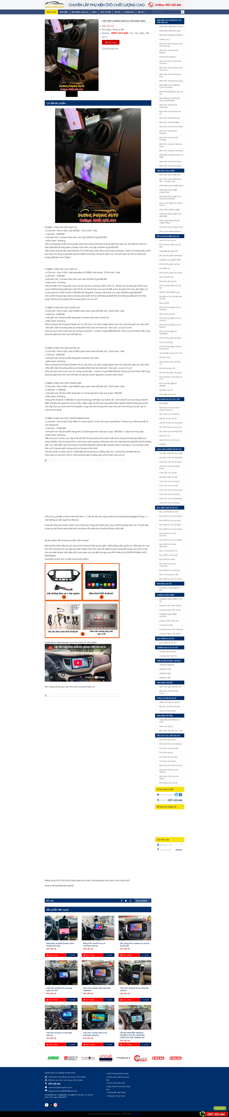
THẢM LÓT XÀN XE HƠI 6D (169, 702)
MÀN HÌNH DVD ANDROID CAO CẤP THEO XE (169, 21)
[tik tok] (51, 1105)
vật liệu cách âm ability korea (169, 467)
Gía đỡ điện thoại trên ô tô (170, 353)
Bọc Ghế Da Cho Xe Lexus (170, 520)
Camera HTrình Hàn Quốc (170, 633)
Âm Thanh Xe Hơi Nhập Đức (170, 431)
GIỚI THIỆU (64, 12)
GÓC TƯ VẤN (106, 12)
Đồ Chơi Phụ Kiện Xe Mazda (170, 255)
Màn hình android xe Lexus (170, 166)
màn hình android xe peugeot (168, 132)
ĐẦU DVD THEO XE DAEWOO (170, 744)
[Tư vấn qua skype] (176, 794)
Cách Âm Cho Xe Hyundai (170, 462)
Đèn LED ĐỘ (164, 303)
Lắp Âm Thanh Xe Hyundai (170, 427)
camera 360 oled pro (168, 656)
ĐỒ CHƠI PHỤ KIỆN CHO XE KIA (170, 286)
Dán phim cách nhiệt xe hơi (171, 227)
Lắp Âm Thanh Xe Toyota (169, 440)
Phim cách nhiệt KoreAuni (170, 231)
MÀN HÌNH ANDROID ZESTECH (171, 35)
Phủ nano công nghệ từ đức (169, 589)
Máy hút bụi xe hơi (167, 314)
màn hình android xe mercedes (168, 106)
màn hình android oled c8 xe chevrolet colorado (95, 1033)
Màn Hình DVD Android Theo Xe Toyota (171, 68)
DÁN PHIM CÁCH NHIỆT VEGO (171, 185)
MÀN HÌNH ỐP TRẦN (165, 715)
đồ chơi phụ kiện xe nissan (170, 338)
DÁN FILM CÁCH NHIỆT (166, 170)
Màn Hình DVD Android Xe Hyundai (170, 62)
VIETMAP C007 (165, 677)
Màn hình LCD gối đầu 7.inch (168, 692)
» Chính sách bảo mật (115, 1083)
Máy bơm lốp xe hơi (167, 281)
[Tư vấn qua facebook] (180, 794)
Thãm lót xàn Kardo (167, 711)
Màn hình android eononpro (171, 81)
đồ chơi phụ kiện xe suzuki (170, 372)
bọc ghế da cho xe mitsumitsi (167, 545)
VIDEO (94, 12)
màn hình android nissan (169, 122)
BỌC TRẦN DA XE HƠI (165, 638)
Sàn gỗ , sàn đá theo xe (169, 706)
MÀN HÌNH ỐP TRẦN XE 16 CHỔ (169, 721)
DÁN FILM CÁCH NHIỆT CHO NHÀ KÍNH (170, 215)
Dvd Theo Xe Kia (166, 752)
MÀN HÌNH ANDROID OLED (170, 31)
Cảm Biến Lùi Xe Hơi (167, 394)
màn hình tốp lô (166, 726)
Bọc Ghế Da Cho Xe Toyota (170, 579)
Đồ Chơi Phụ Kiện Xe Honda (170, 272)
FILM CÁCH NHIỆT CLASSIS (169, 209)
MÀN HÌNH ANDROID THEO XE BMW (171, 156)
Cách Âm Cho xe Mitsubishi (170, 498)
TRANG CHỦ (51, 12)
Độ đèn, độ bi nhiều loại (169, 292)
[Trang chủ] (55, 4)
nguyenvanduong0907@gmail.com (62, 1091)
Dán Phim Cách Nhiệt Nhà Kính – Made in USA (170, 180)
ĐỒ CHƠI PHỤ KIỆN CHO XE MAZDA (170, 326)
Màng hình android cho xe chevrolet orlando (94, 944)
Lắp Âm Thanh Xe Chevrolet (170, 423)
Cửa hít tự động (166, 342)
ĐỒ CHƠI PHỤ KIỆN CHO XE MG (170, 245)
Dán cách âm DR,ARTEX (169, 414)
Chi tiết (72, 955)
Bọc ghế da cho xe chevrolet (167, 564)
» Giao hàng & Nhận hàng (117, 1073)
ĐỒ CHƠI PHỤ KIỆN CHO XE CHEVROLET (170, 347)
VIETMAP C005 (165, 669)
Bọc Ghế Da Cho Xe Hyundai (167, 534)
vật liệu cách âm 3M (168, 477)
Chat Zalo (220, 1108)
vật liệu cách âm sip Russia (171, 453)
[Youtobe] (55, 1105)
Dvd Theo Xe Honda (167, 761)
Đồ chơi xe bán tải (167, 368)
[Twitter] (126, 901)
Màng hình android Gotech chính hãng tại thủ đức (60, 944)
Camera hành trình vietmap (171, 629)
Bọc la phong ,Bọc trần (169, 574)
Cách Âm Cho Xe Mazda (169, 494)
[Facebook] (121, 901)
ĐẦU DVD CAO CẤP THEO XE (168, 735)
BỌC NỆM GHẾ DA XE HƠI (167, 507)
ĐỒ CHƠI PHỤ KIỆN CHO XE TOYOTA (170, 319)
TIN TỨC (117, 12)
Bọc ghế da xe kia (167, 559)
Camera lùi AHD (166, 625)
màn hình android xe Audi (170, 161)
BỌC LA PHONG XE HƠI (168, 512)
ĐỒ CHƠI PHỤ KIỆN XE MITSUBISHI (168, 332)
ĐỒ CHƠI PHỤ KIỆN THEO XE (168, 236)
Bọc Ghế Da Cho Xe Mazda (170, 540)
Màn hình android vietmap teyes (170, 145)
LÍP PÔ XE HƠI (164, 357)
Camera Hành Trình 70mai (170, 610)
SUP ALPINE (163, 403)
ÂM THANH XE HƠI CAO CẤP (168, 399)
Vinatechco (136, 1113)
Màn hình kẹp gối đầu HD (170, 686)
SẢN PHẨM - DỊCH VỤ (80, 12)
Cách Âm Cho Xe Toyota (169, 481)
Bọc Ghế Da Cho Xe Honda (170, 529)
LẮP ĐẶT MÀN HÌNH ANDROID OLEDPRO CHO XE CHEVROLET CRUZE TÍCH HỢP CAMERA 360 (132, 1035)
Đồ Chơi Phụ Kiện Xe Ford (169, 264)
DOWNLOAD (129, 12)
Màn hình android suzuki (169, 118)
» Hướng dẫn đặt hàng (115, 1092)
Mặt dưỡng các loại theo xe (170, 362)
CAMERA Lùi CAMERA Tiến (170, 260)
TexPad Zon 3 (164, 39)
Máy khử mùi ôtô (166, 277)
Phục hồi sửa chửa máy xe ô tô (170, 378)
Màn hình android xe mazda (171, 150)
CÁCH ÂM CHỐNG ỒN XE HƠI (169, 449)
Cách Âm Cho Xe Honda (169, 503)
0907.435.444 (216, 1114)
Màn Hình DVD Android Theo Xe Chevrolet (171, 44)
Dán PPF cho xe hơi (167, 240)
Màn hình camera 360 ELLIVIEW (168, 138)
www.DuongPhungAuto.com (60, 1087)
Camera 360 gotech (167, 651)
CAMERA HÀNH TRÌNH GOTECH (168, 615)
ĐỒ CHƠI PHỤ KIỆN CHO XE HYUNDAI (170, 308)
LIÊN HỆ (140, 12)
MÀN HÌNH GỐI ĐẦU (165, 682)
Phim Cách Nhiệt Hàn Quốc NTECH (170, 204)
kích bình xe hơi (165, 390)
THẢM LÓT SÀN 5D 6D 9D (166, 698)
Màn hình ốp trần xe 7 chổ (170, 730)
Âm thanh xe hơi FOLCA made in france (169, 408)
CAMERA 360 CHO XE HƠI (167, 647)
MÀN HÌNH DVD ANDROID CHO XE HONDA (169, 86)
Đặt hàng (111, 42)
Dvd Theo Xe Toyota (167, 739)
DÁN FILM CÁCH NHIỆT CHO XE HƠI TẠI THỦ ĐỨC (170, 197)
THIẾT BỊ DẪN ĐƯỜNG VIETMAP (169, 661)
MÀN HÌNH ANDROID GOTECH (171, 26)
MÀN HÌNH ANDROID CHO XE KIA (171, 92)
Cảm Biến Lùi (164, 268)
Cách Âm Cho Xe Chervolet (170, 490)
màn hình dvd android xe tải (170, 112)
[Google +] (131, 901)
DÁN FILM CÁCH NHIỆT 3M (169, 174)
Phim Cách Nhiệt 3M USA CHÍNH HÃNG (169, 221)
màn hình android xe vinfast (171, 126)
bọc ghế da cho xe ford (169, 570)
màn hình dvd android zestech (168, 51)
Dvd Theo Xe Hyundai (168, 757)
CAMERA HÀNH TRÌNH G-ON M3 (170, 600)
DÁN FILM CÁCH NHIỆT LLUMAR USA (168, 191)
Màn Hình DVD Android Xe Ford (170, 75)
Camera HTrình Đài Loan (169, 620)
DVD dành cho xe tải (168, 783)
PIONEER (162, 444)
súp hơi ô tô (164, 435)
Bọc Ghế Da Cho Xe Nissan (170, 524)
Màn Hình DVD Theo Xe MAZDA (168, 770)
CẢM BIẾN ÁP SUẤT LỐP (168, 251)
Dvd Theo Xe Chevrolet (168, 748)
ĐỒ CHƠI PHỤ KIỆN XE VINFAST (168, 384)
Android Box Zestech (167, 57)
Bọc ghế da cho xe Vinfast (170, 516)
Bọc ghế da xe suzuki (168, 555)
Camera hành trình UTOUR (170, 605)
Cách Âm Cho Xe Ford (168, 485)
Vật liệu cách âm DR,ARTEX (171, 457)
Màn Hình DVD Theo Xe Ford (170, 765)
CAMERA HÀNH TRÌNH (165, 595)
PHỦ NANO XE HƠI (164, 583)
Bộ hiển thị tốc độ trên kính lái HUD (170, 297)
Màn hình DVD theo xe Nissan (168, 777)
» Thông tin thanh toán (115, 1096)
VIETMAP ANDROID (166, 665)
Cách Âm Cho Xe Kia (168, 472)
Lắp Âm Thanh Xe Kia (168, 418)
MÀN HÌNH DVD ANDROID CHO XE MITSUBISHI (169, 99)
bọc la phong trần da (168, 550)
